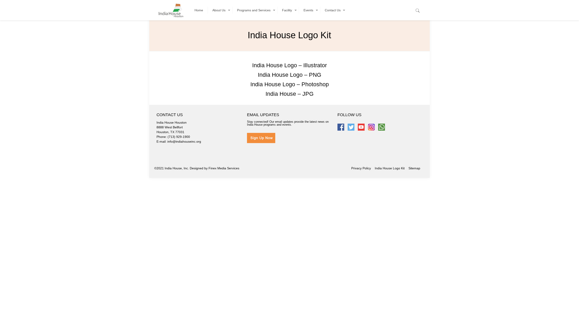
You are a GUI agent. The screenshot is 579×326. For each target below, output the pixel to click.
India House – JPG (289, 94)
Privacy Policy (361, 168)
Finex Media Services (224, 168)
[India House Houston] (171, 10)
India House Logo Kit (390, 168)
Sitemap (414, 168)
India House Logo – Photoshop (289, 84)
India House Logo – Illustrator (289, 65)
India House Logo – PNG (289, 75)
